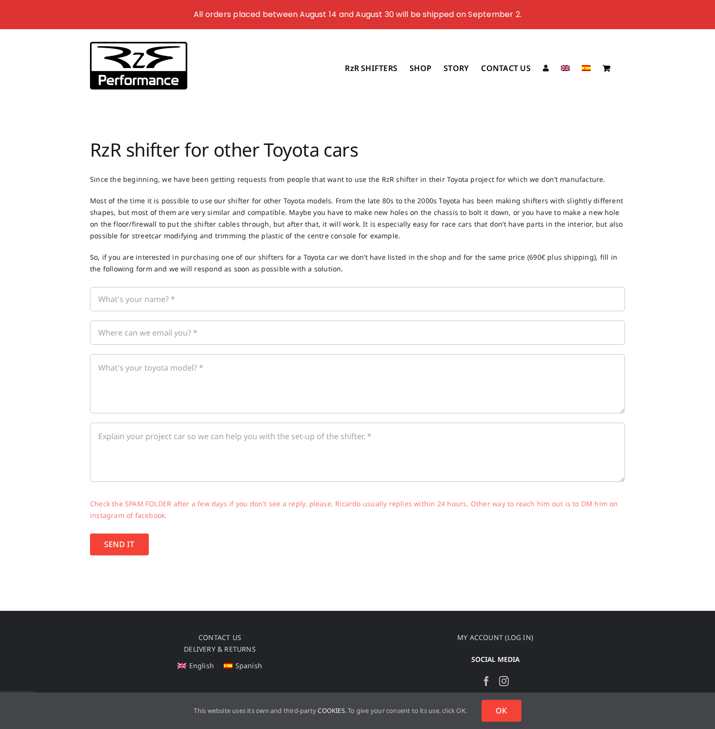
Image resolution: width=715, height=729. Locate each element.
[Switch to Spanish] (586, 67)
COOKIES (331, 710)
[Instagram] (504, 681)
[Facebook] (486, 681)
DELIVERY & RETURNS (220, 649)
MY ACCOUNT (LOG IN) (495, 637)
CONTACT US (219, 637)
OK (501, 710)
